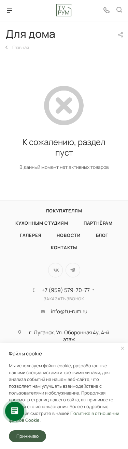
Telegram (73, 270)
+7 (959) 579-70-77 (66, 290)
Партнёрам (98, 223)
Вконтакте (55, 270)
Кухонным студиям (41, 223)
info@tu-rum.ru (69, 311)
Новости (69, 235)
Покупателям (64, 211)
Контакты (64, 247)
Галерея (31, 235)
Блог (102, 235)
